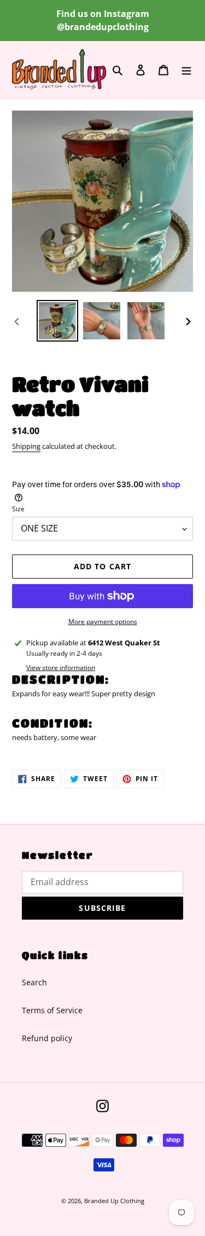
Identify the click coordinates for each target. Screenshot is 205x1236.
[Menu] (186, 69)
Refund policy (47, 1038)
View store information (60, 667)
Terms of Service (52, 1010)
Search (34, 982)
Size (18, 508)
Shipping (26, 446)
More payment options (102, 621)
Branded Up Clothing (114, 1201)
